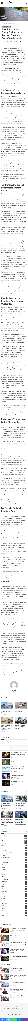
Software (4, 905)
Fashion (4, 855)
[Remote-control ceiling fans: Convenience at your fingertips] (21, 705)
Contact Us (21, 1008)
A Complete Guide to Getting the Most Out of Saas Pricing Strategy (18, 768)
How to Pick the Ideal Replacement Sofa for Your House (20, 727)
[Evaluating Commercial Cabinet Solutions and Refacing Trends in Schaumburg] (7, 720)
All (2, 840)
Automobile (4, 881)
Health (3, 845)
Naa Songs (4, 835)
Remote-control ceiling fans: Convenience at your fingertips (20, 711)
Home (4, 23)
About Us (9, 1008)
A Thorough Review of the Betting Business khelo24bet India (18, 783)
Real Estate (5, 891)
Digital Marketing (6, 857)
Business (4, 843)
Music (3, 893)
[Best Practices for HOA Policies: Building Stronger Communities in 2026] (7, 814)
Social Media (5, 862)
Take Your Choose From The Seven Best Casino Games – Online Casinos (17, 775)
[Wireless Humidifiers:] (6, 762)
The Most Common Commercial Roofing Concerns (6, 711)
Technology (5, 848)
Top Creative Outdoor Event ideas (18, 995)
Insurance (4, 903)
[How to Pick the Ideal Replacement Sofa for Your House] (21, 720)
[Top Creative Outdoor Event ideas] (5, 998)
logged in (9, 741)
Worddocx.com (14, 1011)
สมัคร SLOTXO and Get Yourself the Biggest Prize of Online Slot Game (18, 754)
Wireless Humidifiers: (16, 760)
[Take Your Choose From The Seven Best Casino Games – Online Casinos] (6, 776)
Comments (23, 748)
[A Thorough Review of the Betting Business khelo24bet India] (6, 783)
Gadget (4, 898)
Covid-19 (4, 901)
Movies (4, 908)
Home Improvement (11, 23)
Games (3, 864)
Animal (3, 915)
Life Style (4, 850)
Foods (3, 874)
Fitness (4, 888)
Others (3, 872)
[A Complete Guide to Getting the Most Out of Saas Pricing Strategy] (6, 769)
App (3, 884)
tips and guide (5, 879)
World (3, 896)
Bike (3, 910)
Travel (3, 869)
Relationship (5, 913)
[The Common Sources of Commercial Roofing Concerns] (21, 798)
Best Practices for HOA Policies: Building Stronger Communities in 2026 (18, 977)
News (3, 838)
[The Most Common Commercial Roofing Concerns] (7, 705)
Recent (13, 748)
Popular (4, 748)
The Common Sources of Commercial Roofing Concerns (20, 805)
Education (4, 860)
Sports (3, 867)
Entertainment (5, 876)
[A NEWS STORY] (10, 3)
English (5, 41)
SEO (3, 886)
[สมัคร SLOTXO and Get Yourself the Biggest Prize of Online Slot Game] (6, 755)
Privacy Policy (15, 1008)
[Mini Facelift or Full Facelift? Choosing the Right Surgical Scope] (5, 991)
